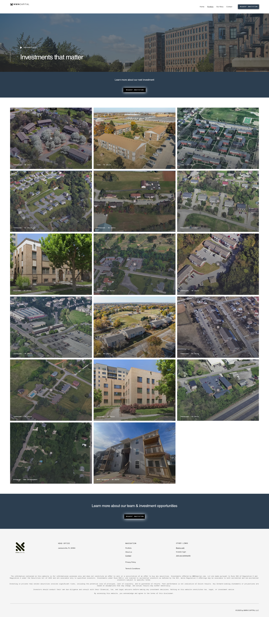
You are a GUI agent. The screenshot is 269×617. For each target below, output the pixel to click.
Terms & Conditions (132, 569)
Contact (128, 556)
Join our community (183, 556)
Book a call (180, 548)
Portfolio (128, 548)
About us (128, 552)
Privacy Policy (130, 562)
